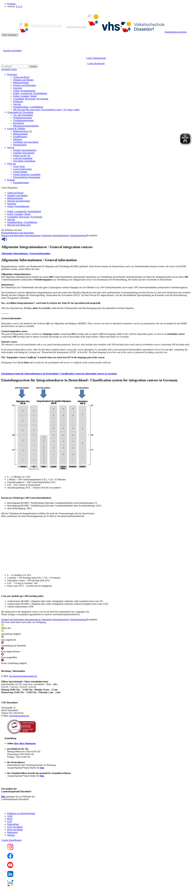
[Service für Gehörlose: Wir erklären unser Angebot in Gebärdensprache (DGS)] (4, 47)
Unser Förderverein (22, 169)
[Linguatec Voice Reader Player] (11, 239)
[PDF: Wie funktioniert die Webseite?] (4, 41)
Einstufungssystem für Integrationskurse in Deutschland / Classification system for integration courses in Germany (59, 373)
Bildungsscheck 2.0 (22, 131)
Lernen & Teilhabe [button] (16, 128)
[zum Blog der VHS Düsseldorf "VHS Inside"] (10, 885)
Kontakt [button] (11, 180)
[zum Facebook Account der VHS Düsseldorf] (10, 858)
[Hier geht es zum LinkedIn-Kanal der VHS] (10, 876)
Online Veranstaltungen (24, 90)
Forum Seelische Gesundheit (26, 174)
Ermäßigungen (20, 136)
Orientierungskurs (78, 235)
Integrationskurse (33, 235)
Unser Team (19, 166)
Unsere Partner (20, 171)
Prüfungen (18, 101)
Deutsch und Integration (24, 85)
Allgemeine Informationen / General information (25, 253)
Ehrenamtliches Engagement (26, 177)
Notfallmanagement (22, 117)
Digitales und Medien (23, 80)
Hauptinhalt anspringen (176, 32)
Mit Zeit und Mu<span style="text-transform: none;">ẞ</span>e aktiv (46, 109)
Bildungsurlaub (20, 134)
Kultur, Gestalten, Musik (24, 96)
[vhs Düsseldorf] (83, 32)
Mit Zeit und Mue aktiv (19, 225)
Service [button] (10, 147)
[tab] (96, 253)
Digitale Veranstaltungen (24, 150)
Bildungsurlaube (21, 82)
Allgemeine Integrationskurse (55, 235)
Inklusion (17, 139)
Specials (17, 104)
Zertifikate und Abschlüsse (25, 142)
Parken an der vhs (21, 155)
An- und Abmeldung (23, 115)
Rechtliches (18, 123)
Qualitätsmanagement (23, 120)
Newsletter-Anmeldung (24, 161)
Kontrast (11, 3)
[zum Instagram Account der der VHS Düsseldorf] (10, 849)
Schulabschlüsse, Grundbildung (28, 107)
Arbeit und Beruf (21, 77)
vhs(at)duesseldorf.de (19, 715)
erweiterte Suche (9, 69)
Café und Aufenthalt (22, 158)
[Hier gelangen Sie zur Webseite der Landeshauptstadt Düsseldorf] (22, 808)
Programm (6, 232)
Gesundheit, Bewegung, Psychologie (30, 98)
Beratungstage (20, 144)
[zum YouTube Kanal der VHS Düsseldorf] (10, 867)
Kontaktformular (21, 182)
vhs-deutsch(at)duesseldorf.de (23, 676)
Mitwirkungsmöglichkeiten (26, 126)
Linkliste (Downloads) (23, 153)
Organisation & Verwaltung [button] (20, 112)
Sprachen (17, 88)
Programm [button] (12, 74)
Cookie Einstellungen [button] (11, 840)
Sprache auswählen (12, 50)
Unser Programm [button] (9, 187)
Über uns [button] (11, 163)
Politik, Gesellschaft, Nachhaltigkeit (30, 93)
